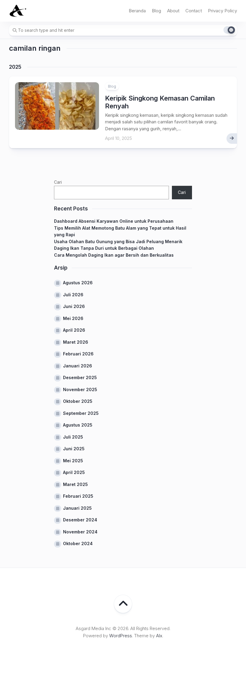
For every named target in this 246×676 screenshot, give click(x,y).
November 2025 (80, 389)
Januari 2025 (77, 508)
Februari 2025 (78, 496)
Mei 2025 (73, 460)
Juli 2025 (73, 436)
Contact (193, 11)
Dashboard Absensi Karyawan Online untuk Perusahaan (113, 221)
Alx (159, 635)
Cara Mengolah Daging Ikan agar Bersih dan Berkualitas (114, 255)
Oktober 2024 (78, 543)
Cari (58, 182)
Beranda (137, 11)
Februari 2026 (78, 353)
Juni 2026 (74, 306)
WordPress (120, 635)
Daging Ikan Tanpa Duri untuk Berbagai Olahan (104, 248)
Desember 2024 (80, 519)
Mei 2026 (73, 318)
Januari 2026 (77, 365)
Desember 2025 (80, 377)
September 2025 (81, 413)
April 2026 (74, 330)
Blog (156, 11)
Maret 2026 (75, 342)
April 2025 (74, 472)
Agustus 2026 (78, 282)
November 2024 (80, 531)
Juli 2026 (73, 294)
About (173, 11)
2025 (15, 67)
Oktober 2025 (77, 401)
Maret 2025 (75, 484)
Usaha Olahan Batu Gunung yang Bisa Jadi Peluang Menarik (118, 241)
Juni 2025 (74, 448)
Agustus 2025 (77, 424)
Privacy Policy (222, 11)
